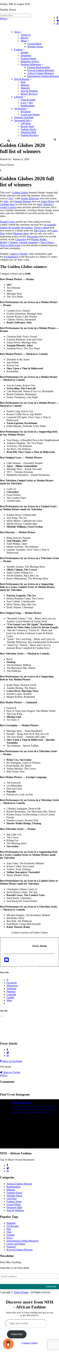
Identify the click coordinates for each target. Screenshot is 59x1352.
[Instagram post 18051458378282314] (29, 1134)
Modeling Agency (30, 61)
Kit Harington (11, 256)
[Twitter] (16, 960)
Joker (39, 204)
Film (9, 1232)
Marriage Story (21, 233)
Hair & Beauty (22, 79)
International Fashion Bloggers (43, 76)
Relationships (28, 105)
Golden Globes (20, 192)
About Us (26, 34)
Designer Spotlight (23, 117)
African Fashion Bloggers (40, 73)
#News (3, 18)
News (17, 31)
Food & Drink (28, 99)
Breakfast (25, 111)
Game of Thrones (19, 253)
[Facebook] (11, 960)
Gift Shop (26, 123)
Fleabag (14, 242)
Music (24, 40)
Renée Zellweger (30, 198)
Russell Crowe (7, 221)
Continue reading (30, 1343)
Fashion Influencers (31, 64)
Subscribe (17, 1334)
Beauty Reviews (29, 93)
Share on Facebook (11, 1061)
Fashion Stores (28, 129)
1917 (11, 198)
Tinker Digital (21, 1292)
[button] (55, 139)
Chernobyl (20, 239)
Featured (11, 1246)
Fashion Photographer (38, 67)
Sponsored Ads (22, 120)
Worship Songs (35, 46)
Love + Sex (27, 102)
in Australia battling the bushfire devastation (28, 226)
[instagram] (35, 960)
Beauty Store (27, 126)
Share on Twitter (11, 1072)
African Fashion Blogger (19, 1183)
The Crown (40, 230)
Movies (24, 37)
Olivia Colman (41, 227)
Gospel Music (34, 43)
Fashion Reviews (30, 135)
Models (24, 52)
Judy (6, 201)
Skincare (25, 88)
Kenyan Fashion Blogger (20, 1249)
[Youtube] (26, 960)
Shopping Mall (28, 132)
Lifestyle (19, 96)
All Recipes (20, 108)
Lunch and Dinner (30, 114)
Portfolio (11, 1223)
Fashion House (28, 58)
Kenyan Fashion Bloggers (40, 70)
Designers (26, 55)
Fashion (18, 49)
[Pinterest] (30, 960)
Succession (32, 236)
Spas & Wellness (29, 90)
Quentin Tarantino (28, 242)
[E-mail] (6, 960)
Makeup (25, 85)
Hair (23, 82)
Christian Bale (7, 204)
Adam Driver (47, 201)
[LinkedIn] (21, 960)
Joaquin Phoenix (22, 201)
